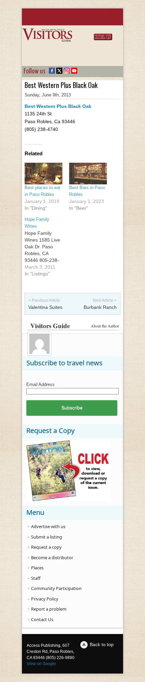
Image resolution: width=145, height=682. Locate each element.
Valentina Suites (45, 307)
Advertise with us (48, 526)
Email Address (40, 384)
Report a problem (48, 609)
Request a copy (46, 547)
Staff (35, 578)
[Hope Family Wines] (47, 246)
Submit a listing (46, 537)
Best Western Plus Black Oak (58, 106)
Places (37, 568)
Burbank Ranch (100, 307)
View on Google (41, 663)
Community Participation (56, 588)
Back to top (102, 644)
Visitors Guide (50, 325)
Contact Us (42, 619)
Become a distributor (52, 557)
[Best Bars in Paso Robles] (88, 173)
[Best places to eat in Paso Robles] (43, 173)
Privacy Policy (44, 599)
